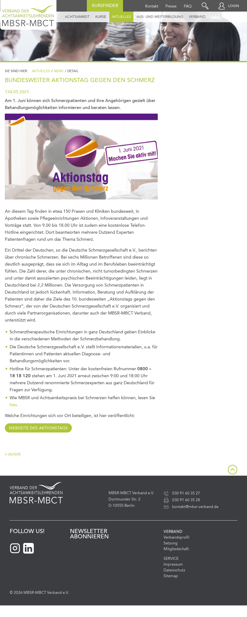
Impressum (173, 565)
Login (233, 6)
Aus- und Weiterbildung (160, 17)
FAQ (188, 6)
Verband (197, 17)
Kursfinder (105, 6)
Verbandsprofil (176, 538)
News (58, 71)
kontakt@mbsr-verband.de (195, 507)
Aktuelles (121, 17)
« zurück (13, 454)
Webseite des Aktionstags (38, 428)
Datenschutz (174, 570)
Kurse (100, 17)
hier (13, 405)
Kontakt (151, 6)
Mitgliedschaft (176, 549)
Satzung (171, 543)
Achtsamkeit (77, 17)
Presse (171, 6)
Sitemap (171, 576)
